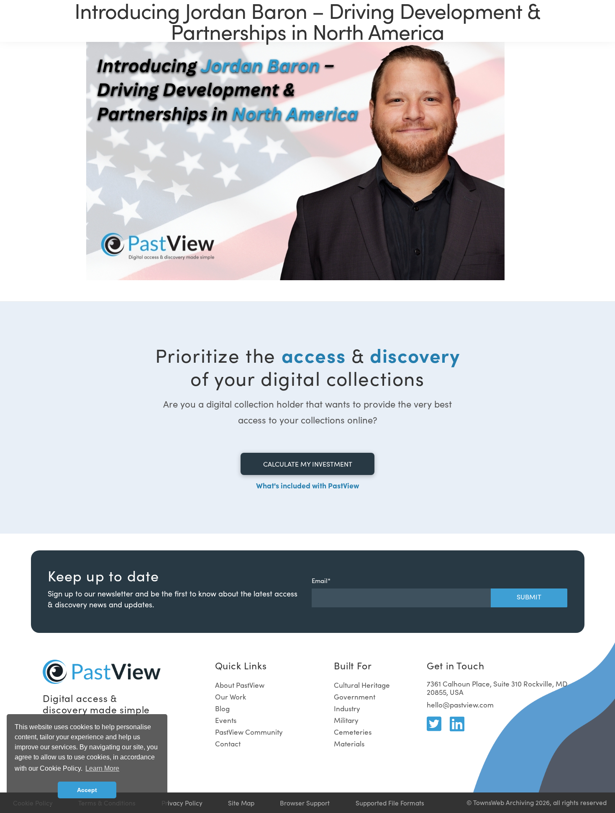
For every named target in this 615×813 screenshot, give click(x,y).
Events (225, 720)
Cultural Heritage (362, 685)
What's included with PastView (307, 485)
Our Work (230, 697)
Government (354, 697)
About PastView (239, 685)
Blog (222, 708)
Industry (347, 708)
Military (346, 720)
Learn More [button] (102, 768)
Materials (349, 743)
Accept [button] (87, 790)
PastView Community (249, 732)
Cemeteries (353, 732)
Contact (228, 743)
